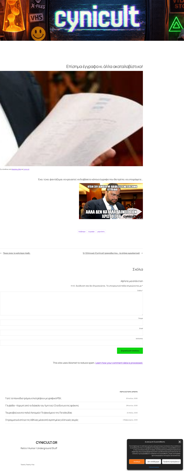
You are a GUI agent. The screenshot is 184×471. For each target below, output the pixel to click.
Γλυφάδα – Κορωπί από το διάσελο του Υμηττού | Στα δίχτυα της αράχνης (42, 405)
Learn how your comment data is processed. (119, 362)
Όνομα (140, 318)
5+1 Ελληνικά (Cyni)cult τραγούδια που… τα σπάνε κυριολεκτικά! (111, 253)
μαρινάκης (101, 231)
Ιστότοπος (139, 338)
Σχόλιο (140, 290)
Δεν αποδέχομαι (153, 461)
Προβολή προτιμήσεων (171, 461)
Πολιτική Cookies (154, 467)
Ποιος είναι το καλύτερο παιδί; (16, 253)
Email (141, 328)
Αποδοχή (137, 461)
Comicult (26, 169)
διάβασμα (82, 231)
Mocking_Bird (16, 169)
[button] (180, 442)
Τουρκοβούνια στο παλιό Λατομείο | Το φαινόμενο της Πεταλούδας (38, 412)
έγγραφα (91, 231)
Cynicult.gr (46, 442)
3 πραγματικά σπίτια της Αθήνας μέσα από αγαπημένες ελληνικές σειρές (41, 420)
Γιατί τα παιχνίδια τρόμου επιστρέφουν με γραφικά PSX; (33, 398)
